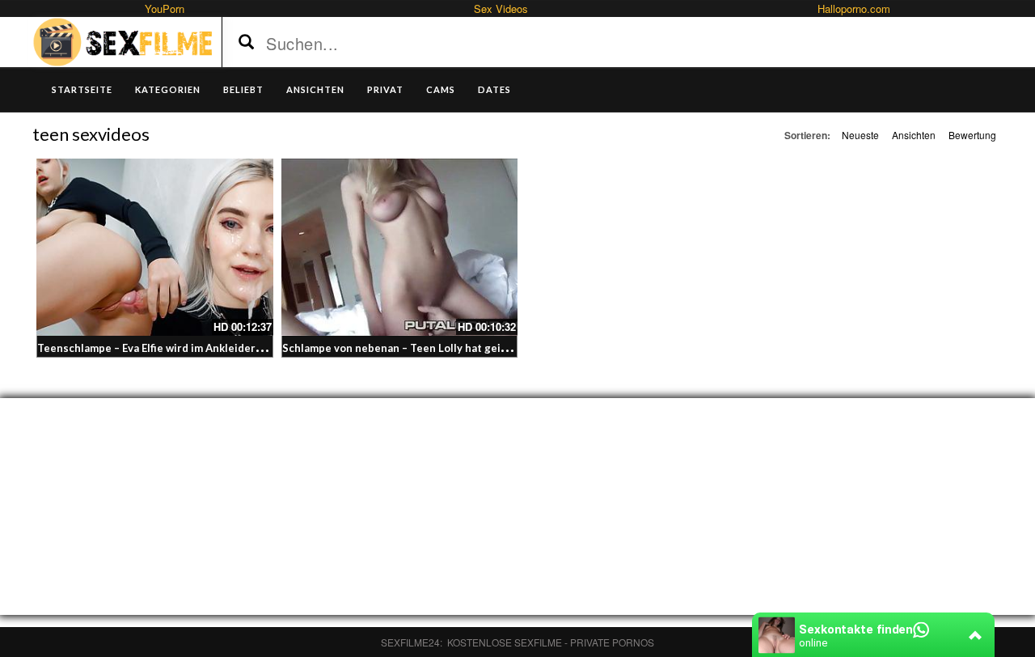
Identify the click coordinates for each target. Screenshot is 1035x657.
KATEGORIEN (168, 89)
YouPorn (164, 8)
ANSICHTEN (315, 89)
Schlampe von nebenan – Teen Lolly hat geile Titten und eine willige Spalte (473, 347)
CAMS (440, 89)
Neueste (860, 135)
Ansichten (914, 135)
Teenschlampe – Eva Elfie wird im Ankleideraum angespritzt (188, 347)
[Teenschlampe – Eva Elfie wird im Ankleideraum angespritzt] (154, 247)
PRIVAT (385, 89)
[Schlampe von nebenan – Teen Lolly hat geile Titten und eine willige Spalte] (399, 247)
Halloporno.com (853, 8)
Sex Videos (501, 8)
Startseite (82, 89)
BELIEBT (243, 89)
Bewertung (972, 135)
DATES (494, 89)
